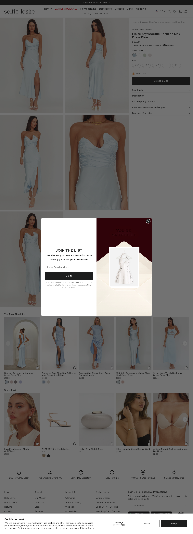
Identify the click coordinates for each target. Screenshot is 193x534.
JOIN (69, 276)
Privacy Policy (87, 528)
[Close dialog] (148, 221)
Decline (146, 523)
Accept (174, 523)
